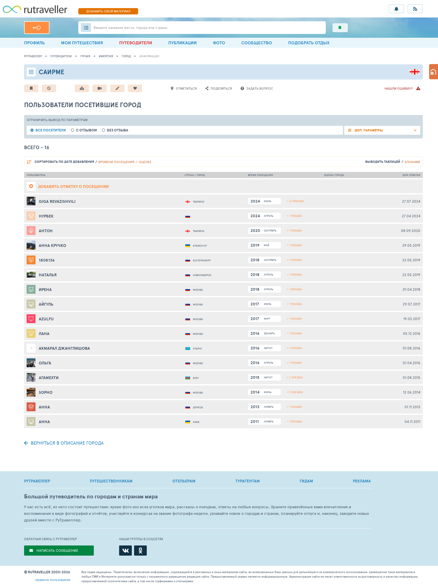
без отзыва (117, 130)
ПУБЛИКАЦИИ (182, 43)
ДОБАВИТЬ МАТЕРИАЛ (108, 11)
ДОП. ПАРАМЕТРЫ (368, 130)
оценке (145, 162)
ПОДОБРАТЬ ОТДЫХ (309, 43)
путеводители (61, 56)
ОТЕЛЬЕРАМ (183, 481)
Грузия (85, 56)
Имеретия (106, 56)
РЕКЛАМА (362, 481)
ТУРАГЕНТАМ (247, 481)
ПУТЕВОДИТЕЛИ (135, 43)
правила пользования (52, 579)
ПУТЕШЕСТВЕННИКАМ (111, 481)
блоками (412, 162)
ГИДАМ (306, 481)
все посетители (50, 130)
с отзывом (86, 130)
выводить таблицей (382, 161)
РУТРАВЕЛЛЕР (37, 481)
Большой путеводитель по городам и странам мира (91, 496)
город (126, 56)
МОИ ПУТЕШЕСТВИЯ (82, 43)
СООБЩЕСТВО (256, 43)
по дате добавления (64, 161)
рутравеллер (33, 56)
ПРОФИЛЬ (34, 43)
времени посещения (116, 162)
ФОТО (219, 43)
